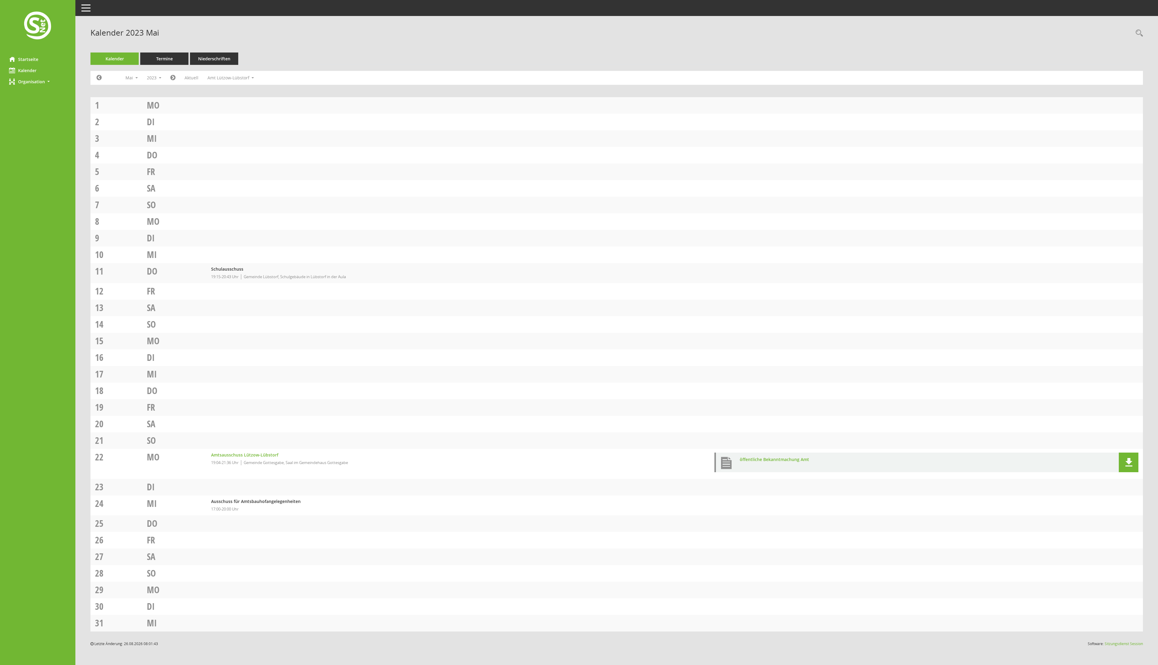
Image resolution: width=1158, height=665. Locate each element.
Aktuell (191, 78)
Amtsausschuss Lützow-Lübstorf (244, 455)
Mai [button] (129, 78)
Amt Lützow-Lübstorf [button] (229, 78)
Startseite (28, 59)
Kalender (27, 70)
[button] (37, 81)
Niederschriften (214, 59)
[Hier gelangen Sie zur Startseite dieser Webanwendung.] (37, 26)
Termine (164, 59)
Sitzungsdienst (1124, 643)
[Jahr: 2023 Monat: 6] (173, 77)
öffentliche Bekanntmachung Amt (774, 459)
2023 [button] (152, 78)
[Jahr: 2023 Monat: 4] (99, 77)
